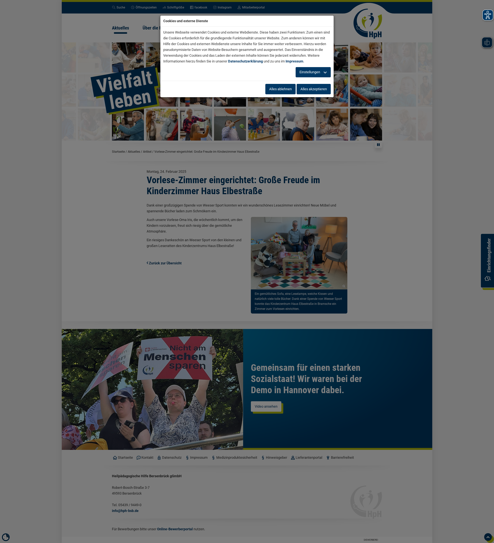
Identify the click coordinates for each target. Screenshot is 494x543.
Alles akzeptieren (313, 89)
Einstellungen (310, 72)
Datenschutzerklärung (245, 61)
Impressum (294, 61)
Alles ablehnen (280, 89)
